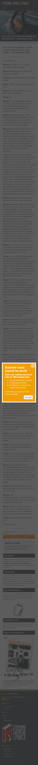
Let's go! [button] (28, 397)
